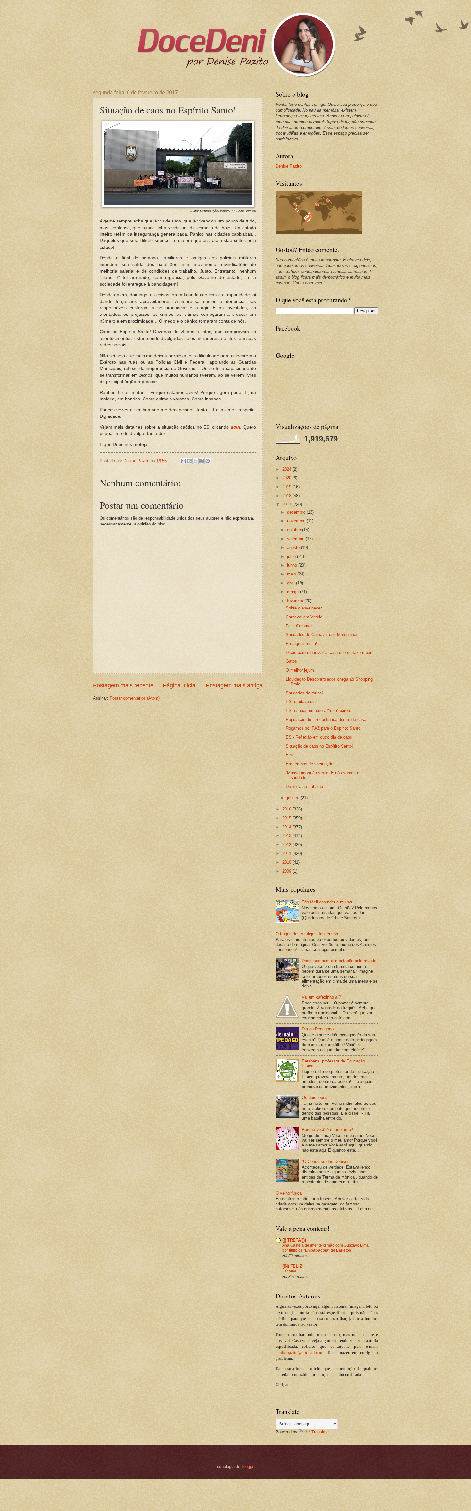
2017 (287, 504)
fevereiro (295, 600)
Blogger (248, 1466)
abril (291, 583)
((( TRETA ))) (294, 1240)
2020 (287, 477)
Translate (320, 1432)
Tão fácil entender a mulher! (328, 902)
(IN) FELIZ (292, 1266)
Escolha (289, 1271)
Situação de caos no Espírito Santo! (319, 746)
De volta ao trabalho (304, 786)
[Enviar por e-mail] (183, 461)
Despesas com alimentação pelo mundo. (339, 960)
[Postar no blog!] (189, 461)
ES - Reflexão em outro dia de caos (319, 737)
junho (292, 565)
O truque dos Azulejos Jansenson (307, 933)
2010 (287, 862)
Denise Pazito (289, 166)
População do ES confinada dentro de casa (326, 719)
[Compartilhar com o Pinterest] (207, 461)
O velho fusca (289, 1193)
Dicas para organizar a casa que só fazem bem (330, 652)
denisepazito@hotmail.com (299, 1352)
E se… (292, 754)
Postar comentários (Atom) (135, 698)
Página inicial (180, 685)
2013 (287, 835)
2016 (287, 809)
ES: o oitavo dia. (301, 701)
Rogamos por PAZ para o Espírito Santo (323, 728)
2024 (287, 469)
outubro (294, 529)
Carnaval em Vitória (304, 617)
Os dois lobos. (315, 1097)
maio (292, 574)
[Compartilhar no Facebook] (201, 461)
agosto (294, 547)
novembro (297, 520)
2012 (287, 844)
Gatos (291, 661)
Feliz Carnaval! (300, 626)
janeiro (294, 797)
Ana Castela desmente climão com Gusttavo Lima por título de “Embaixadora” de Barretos (325, 1248)
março (293, 591)
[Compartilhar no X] (195, 461)
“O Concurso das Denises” (326, 1161)
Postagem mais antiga (234, 685)
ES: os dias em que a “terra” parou (318, 710)
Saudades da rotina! (304, 693)
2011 (287, 853)
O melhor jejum (300, 670)
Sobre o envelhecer (304, 608)
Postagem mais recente (123, 685)
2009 (287, 871)
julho (292, 556)
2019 (287, 486)
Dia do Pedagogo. (318, 1029)
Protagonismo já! (301, 643)
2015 (287, 818)
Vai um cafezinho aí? (321, 997)
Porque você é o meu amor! (327, 1129)
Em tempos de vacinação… (311, 763)
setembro (296, 538)
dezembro (297, 512)
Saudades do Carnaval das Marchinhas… (324, 634)
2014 (287, 827)
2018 (287, 495)
